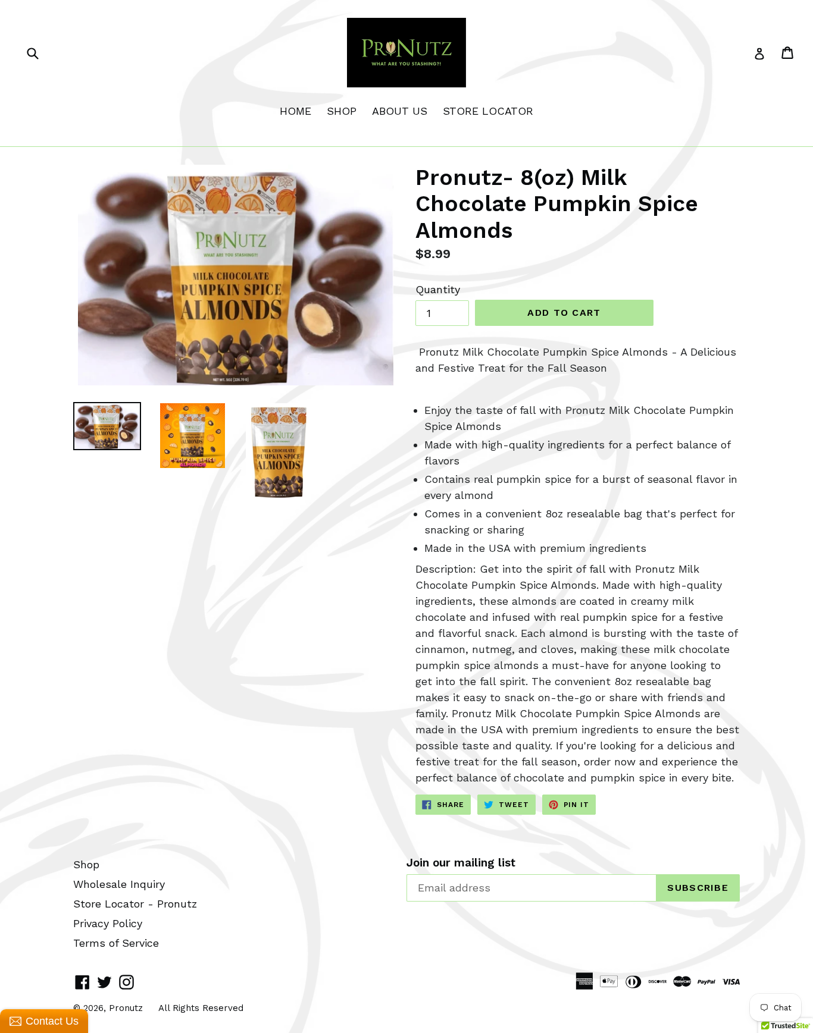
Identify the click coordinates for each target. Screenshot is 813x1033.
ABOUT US (399, 111)
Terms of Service (116, 943)
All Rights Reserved (200, 1008)
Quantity (437, 289)
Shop (86, 864)
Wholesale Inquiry (119, 884)
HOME (295, 111)
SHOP (342, 111)
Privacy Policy (107, 923)
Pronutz (126, 1008)
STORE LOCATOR (488, 111)
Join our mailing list (460, 862)
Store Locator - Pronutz (135, 903)
